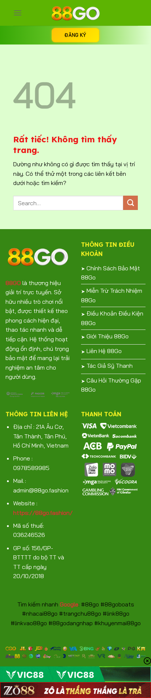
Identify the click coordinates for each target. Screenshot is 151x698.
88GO (13, 282)
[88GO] (75, 13)
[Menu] (17, 13)
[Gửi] (130, 203)
